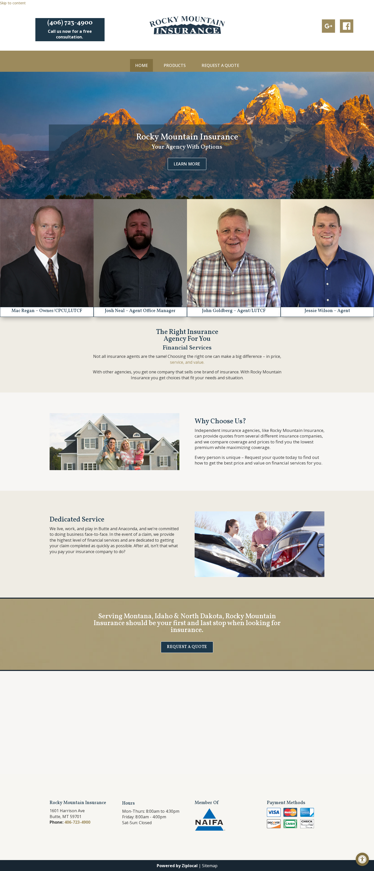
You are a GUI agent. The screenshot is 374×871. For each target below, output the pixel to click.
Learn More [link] (187, 164)
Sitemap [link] (210, 865)
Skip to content (13, 3)
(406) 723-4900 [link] (70, 22)
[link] (362, 859)
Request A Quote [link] (220, 65)
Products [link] (175, 65)
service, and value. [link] (187, 362)
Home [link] (141, 65)
